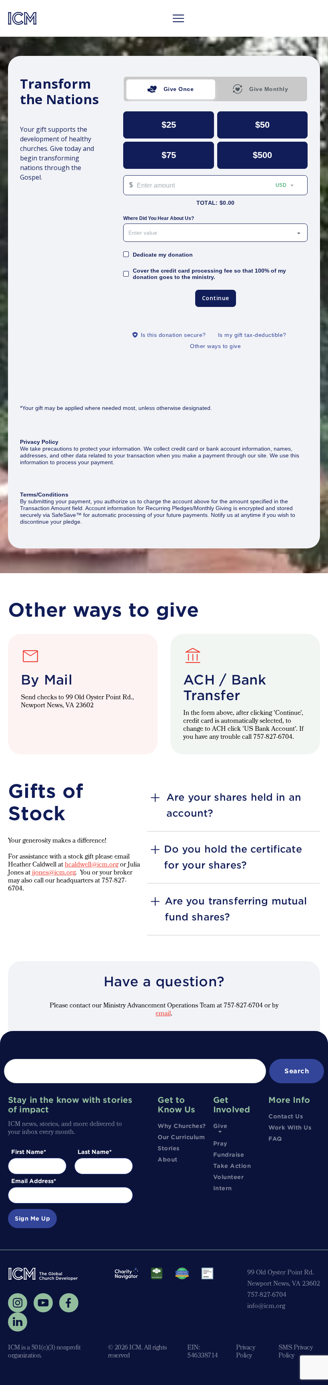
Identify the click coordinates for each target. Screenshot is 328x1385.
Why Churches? (182, 1126)
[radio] (168, 124)
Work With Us (289, 1127)
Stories (169, 1148)
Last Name (93, 1152)
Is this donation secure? (173, 335)
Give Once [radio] (179, 89)
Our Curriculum (181, 1137)
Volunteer (228, 1177)
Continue (215, 298)
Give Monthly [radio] (268, 89)
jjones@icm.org (53, 873)
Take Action (232, 1166)
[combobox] (215, 233)
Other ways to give (215, 346)
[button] (178, 18)
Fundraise (228, 1155)
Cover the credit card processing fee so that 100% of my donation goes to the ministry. (209, 273)
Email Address (32, 1181)
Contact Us (285, 1116)
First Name (27, 1152)
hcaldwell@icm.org (91, 865)
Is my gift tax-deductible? (252, 335)
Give (220, 1126)
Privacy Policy (245, 1352)
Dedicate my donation (163, 254)
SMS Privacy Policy (295, 1352)
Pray (220, 1143)
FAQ (275, 1139)
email (163, 1014)
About (168, 1159)
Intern (222, 1188)
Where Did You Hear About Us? (158, 218)
